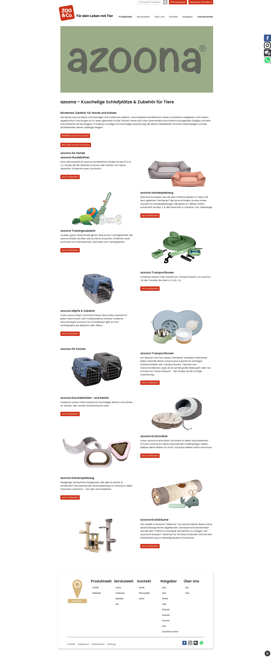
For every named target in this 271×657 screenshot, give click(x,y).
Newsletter (119, 598)
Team (187, 593)
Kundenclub (120, 593)
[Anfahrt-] (77, 592)
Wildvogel (165, 609)
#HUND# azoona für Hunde (75, 135)
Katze (164, 593)
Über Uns (159, 16)
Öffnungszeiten (178, 2)
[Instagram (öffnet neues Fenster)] (190, 643)
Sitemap (111, 644)
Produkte (95, 587)
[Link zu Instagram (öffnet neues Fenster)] (267, 45)
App (117, 604)
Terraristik (165, 620)
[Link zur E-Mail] (267, 52)
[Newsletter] (196, 643)
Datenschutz (98, 644)
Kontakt (173, 16)
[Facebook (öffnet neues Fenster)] (184, 643)
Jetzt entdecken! (70, 176)
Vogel (164, 604)
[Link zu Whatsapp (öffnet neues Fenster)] (267, 60)
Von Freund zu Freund (170, 631)
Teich (164, 626)
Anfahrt (141, 598)
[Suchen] (165, 2)
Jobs (187, 587)
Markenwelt (96, 593)
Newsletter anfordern (200, 2)
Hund (164, 587)
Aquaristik (166, 615)
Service (118, 587)
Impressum (83, 644)
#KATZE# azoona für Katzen (76, 144)
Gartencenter (205, 16)
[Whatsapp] (201, 643)
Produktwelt (125, 16)
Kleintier (165, 598)
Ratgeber (187, 16)
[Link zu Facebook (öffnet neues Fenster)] (267, 38)
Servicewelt (143, 16)
